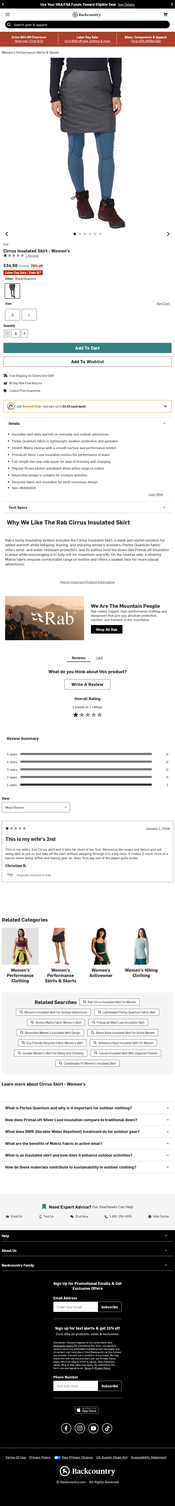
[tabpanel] (87, 784)
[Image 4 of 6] (90, 233)
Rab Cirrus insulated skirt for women (112, 1002)
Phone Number (65, 1377)
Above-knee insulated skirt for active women (125, 1033)
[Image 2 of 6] (79, 233)
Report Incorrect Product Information (87, 582)
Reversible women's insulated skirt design (52, 1033)
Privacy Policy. (103, 1368)
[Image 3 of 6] (85, 233)
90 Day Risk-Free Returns (25, 383)
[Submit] (9, 24)
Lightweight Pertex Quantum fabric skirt (129, 1012)
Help (5, 1235)
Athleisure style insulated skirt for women (125, 1043)
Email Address (65, 1298)
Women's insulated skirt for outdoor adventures (55, 1012)
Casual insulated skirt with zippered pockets (128, 1053)
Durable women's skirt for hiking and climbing (53, 1053)
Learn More (156, 494)
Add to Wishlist (87, 361)
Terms (87, 1368)
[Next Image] (168, 234)
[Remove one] (6, 333)
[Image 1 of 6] (74, 233)
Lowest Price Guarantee (24, 391)
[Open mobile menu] (7, 14)
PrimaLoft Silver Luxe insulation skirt (120, 1022)
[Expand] (165, 406)
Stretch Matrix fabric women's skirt (58, 1022)
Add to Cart (87, 348)
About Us (9, 1250)
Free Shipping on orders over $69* (32, 376)
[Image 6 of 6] (100, 233)
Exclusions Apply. (63, 1345)
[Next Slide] (172, 4)
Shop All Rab (106, 629)
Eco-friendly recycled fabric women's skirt (54, 1043)
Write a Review (87, 684)
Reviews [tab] (79, 657)
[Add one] (24, 333)
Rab (6, 244)
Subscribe (109, 1306)
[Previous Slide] (3, 4)
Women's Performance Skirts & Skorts (30, 52)
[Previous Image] (7, 234)
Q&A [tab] (99, 658)
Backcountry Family (18, 1265)
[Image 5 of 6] (95, 233)
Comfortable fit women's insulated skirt (90, 1063)
